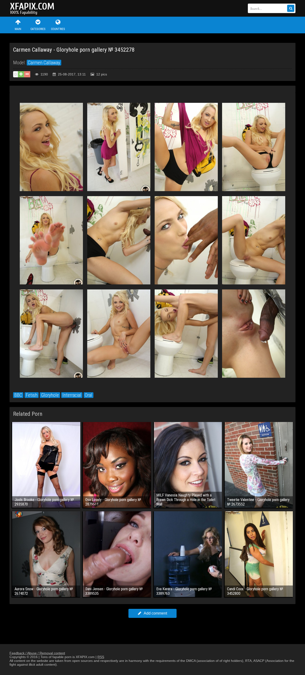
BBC (18, 395)
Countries (58, 29)
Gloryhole (50, 395)
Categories (37, 29)
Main (18, 29)
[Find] (290, 8)
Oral (88, 395)
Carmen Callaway (44, 62)
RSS (100, 657)
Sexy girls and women (33, 8)
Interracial (71, 395)
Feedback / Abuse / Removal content (37, 653)
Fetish (31, 395)
